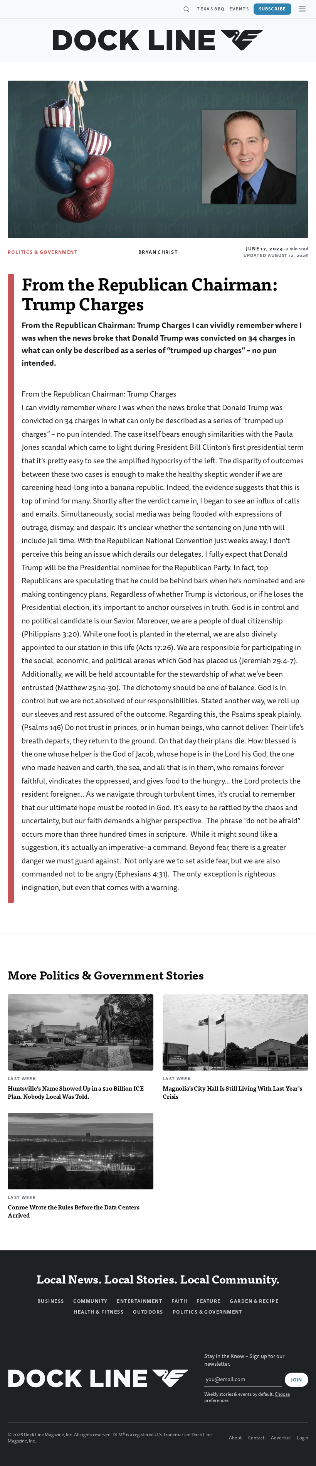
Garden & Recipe (254, 1301)
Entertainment (139, 1301)
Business (50, 1301)
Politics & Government (42, 252)
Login (302, 1438)
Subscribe (272, 9)
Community (90, 1301)
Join (296, 1379)
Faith (179, 1301)
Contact (256, 1438)
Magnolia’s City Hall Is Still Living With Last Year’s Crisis (232, 1092)
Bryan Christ (158, 252)
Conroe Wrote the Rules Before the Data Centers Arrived (74, 1211)
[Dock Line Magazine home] (158, 40)
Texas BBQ (211, 9)
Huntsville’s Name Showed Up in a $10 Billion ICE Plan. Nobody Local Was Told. (76, 1092)
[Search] (186, 9)
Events (239, 9)
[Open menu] (302, 9)
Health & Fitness (99, 1312)
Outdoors (148, 1312)
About (235, 1438)
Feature (208, 1301)
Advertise (281, 1438)
